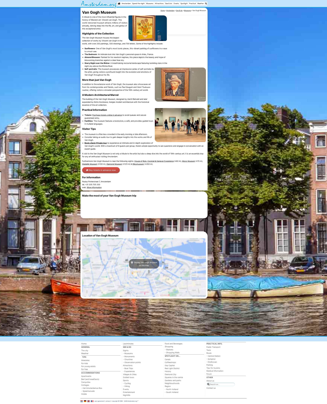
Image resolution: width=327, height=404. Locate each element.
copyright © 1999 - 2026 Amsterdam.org (124, 401)
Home (83, 343)
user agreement (99, 401)
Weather (200, 3)
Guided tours (128, 377)
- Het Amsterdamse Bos (91, 388)
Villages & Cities (130, 374)
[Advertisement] (227, 66)
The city (84, 350)
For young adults (88, 366)
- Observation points (132, 362)
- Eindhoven (211, 362)
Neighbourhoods (172, 383)
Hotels (84, 394)
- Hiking (126, 386)
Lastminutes (128, 343)
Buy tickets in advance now (102, 170)
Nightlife (126, 395)
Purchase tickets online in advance (107, 115)
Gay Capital (170, 365)
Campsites (85, 382)
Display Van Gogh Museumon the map (145, 263)
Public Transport (213, 347)
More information (94, 187)
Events (176, 3)
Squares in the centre (174, 377)
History (168, 371)
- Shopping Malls (172, 352)
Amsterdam (126, 3)
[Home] (119, 3)
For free (84, 369)
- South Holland (171, 392)
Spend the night (138, 3)
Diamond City (170, 374)
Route (208, 353)
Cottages (85, 385)
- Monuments (129, 356)
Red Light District (172, 368)
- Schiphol (210, 359)
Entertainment (129, 392)
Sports (126, 380)
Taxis (208, 350)
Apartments (86, 376)
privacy (108, 401)
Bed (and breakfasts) (90, 379)
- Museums (128, 353)
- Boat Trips (128, 368)
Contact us (211, 388)
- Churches (128, 359)
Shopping (169, 346)
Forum (209, 374)
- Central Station (213, 356)
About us (210, 381)
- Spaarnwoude (88, 391)
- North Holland (171, 389)
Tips (84, 357)
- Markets (169, 349)
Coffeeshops (170, 362)
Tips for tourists (213, 368)
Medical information (214, 371)
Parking (209, 365)
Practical (192, 3)
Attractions (159, 3)
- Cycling (127, 383)
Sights (126, 350)
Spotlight (184, 3)
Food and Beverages (173, 343)
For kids (84, 363)
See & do (168, 3)
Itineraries (85, 360)
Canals (168, 359)
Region (168, 386)
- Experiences (129, 371)
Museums (149, 3)
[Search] (206, 3)
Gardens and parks (173, 380)
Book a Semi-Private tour (96, 143)
